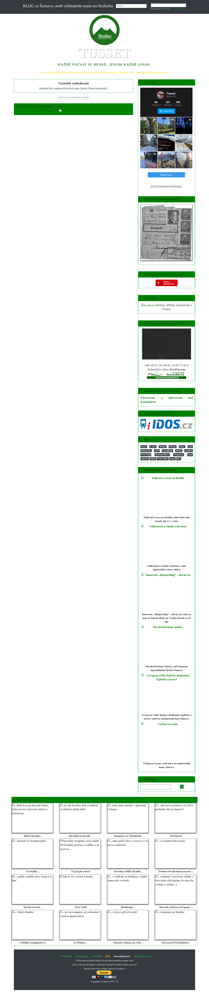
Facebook (66, 956)
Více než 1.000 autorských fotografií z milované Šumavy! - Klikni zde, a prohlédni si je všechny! (104, 72)
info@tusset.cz (142, 956)
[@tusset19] (160, 95)
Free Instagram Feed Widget (167, 186)
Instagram (81, 956)
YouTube (97, 956)
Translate (176, 8)
